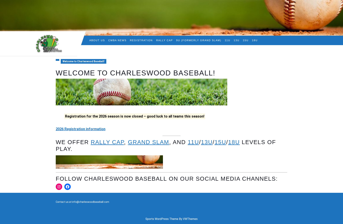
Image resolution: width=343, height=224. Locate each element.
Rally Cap (164, 40)
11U (227, 40)
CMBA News (117, 40)
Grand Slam (148, 142)
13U (236, 40)
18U (255, 40)
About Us (97, 40)
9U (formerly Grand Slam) (198, 40)
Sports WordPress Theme (161, 219)
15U (245, 40)
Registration (141, 40)
